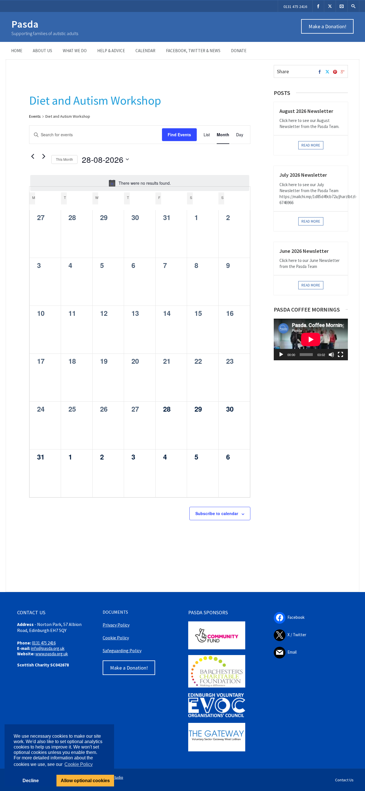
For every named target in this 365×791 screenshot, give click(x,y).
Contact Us (344, 779)
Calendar (145, 50)
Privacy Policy (116, 625)
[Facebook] (318, 6)
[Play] (281, 354)
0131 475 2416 (295, 6)
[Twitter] (327, 72)
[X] (330, 6)
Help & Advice (111, 50)
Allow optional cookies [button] (85, 780)
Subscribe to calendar (216, 513)
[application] (311, 339)
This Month (64, 159)
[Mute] (331, 354)
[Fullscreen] (340, 354)
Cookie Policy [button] (78, 764)
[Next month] (43, 156)
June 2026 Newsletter (303, 251)
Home (16, 50)
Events (35, 116)
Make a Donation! (327, 26)
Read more (310, 145)
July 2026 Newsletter (303, 175)
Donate (238, 50)
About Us (42, 50)
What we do (75, 50)
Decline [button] (31, 780)
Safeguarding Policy (122, 650)
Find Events (179, 134)
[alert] (139, 183)
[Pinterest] (335, 72)
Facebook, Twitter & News (193, 50)
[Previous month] (32, 156)
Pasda (24, 24)
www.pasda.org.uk (51, 653)
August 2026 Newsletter (306, 111)
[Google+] (343, 72)
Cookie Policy (116, 637)
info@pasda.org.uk (47, 648)
